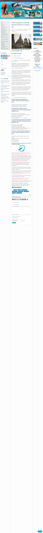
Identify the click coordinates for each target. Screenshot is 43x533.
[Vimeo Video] (17, 206)
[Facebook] (2, 56)
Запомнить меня (4, 68)
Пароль (2, 64)
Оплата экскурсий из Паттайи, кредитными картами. (5, 86)
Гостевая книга (3, 45)
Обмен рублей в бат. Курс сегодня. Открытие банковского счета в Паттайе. (5, 98)
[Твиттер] (2, 58)
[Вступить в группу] (34, 39)
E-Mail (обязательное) (15, 204)
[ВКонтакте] (4, 58)
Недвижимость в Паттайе (4, 30)
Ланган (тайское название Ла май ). (5, 92)
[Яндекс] (6, 58)
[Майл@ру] (6, 56)
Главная (2, 19)
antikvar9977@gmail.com (38, 67)
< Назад (13, 194)
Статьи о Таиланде (3, 29)
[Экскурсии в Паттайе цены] (37, 28)
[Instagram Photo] (16, 206)
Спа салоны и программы (4, 33)
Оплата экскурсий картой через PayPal (4, 40)
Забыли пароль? (3, 72)
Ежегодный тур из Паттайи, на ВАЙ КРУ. (5, 89)
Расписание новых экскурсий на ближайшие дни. (5, 95)
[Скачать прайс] (37, 24)
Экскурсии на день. (24, 30)
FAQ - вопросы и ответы (4, 46)
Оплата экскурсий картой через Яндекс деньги (4, 42)
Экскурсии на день (11, 19)
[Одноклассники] (9, 56)
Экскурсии (5, 19)
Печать (30, 29)
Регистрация (2, 74)
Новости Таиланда (3, 31)
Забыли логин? (3, 73)
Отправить (14, 222)
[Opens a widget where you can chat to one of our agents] (40, 532)
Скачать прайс (2, 44)
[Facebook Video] (14, 206)
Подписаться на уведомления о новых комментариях (16, 217)
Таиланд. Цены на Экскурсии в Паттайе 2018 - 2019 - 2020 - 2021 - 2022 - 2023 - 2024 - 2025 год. (5, 82)
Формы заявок (2, 28)
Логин (2, 61)
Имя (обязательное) (15, 202)
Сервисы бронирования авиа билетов (4, 35)
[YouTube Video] (13, 206)
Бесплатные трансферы (4, 27)
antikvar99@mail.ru (37, 66)
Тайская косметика (3, 32)
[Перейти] (37, 39)
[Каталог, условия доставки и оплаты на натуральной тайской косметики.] (37, 32)
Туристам (2, 26)
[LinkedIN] (4, 56)
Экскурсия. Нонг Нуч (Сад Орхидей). (4, 101)
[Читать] (34, 44)
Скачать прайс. (37, 70)
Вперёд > (30, 194)
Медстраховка (2, 43)
